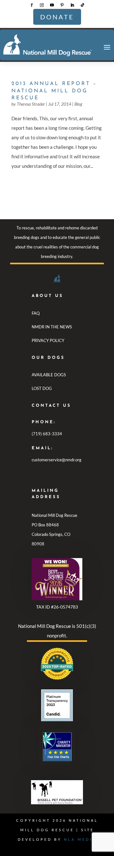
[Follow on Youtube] (52, 5)
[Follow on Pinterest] (62, 5)
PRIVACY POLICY (48, 340)
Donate (57, 17)
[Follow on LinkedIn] (72, 5)
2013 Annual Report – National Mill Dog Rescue (54, 91)
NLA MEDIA (80, 839)
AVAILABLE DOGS (49, 374)
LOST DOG (42, 388)
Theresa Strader (31, 104)
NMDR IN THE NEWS (52, 326)
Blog (78, 104)
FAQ (36, 313)
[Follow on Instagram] (42, 5)
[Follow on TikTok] (82, 5)
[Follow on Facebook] (31, 5)
